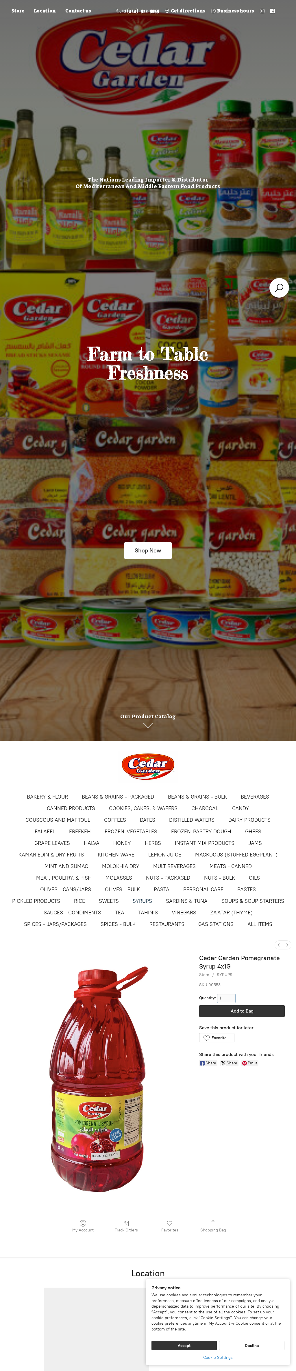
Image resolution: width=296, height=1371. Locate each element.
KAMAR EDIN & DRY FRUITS (51, 855)
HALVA (91, 843)
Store (18, 11)
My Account (83, 1230)
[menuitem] (279, 945)
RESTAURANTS (166, 924)
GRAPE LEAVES (52, 843)
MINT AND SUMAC (66, 866)
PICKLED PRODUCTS (36, 901)
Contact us (78, 11)
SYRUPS (142, 901)
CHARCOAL (204, 808)
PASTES (246, 889)
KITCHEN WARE (116, 855)
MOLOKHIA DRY (120, 866)
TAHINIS (148, 912)
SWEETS (109, 901)
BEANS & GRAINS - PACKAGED (118, 797)
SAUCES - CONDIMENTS (72, 912)
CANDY (240, 808)
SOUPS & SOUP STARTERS (252, 901)
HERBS (153, 843)
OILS (254, 878)
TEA (119, 912)
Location (45, 11)
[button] (216, 1037)
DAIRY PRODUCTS (249, 820)
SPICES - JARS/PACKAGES (55, 924)
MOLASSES (119, 878)
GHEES (253, 831)
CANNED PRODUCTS (71, 808)
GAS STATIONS (216, 924)
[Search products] (279, 288)
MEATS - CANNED (231, 866)
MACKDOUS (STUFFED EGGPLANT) (236, 855)
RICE (79, 901)
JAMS (255, 843)
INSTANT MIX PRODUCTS (204, 843)
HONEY (122, 843)
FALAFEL (45, 831)
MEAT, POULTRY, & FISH (64, 878)
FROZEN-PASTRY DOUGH (201, 831)
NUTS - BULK (219, 878)
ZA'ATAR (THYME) (231, 912)
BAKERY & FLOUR (47, 797)
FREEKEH (80, 831)
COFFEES (115, 820)
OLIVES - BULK (122, 889)
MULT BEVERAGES (174, 866)
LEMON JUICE (164, 855)
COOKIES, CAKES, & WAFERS (143, 808)
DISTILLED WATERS (191, 820)
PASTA (161, 889)
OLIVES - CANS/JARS (65, 889)
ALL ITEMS (259, 924)
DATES (147, 820)
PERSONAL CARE (203, 889)
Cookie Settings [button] (218, 1357)
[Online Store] (148, 767)
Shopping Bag (213, 1230)
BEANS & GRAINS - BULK (197, 797)
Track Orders (126, 1230)
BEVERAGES (255, 797)
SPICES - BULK (118, 924)
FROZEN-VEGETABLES (131, 831)
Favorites (169, 1230)
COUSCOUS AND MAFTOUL (57, 820)
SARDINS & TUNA (187, 901)
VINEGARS (184, 912)
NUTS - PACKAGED (168, 878)
